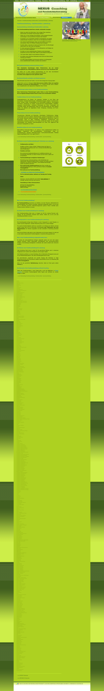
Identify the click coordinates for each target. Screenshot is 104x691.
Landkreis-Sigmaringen (21, 484)
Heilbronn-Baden (20, 393)
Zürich (18, 668)
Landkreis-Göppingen (21, 461)
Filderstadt (19, 359)
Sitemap (66, 14)
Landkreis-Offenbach (21, 475)
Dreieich (18, 344)
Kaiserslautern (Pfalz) (21, 417)
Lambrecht (19, 440)
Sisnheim (18, 619)
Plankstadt (19, 560)
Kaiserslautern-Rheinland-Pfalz (23, 419)
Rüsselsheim (19, 595)
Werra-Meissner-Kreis (21, 651)
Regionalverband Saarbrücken (23, 571)
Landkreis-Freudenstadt (21, 457)
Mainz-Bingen (19, 512)
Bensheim (19, 314)
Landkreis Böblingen (21, 451)
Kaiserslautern (20, 416)
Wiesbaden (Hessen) (21, 656)
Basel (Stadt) (19, 309)
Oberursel (19, 548)
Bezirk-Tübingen (20, 569)
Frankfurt (18, 362)
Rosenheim (19, 592)
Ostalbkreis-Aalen (20, 553)
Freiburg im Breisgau (21, 367)
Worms (18, 662)
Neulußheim (19, 537)
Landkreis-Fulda (20, 458)
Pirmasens (19, 559)
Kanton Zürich (19, 420)
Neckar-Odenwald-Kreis (21, 533)
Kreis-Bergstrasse (20, 432)
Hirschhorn (19, 401)
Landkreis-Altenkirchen (21, 445)
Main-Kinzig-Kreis (20, 507)
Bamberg (18, 306)
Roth (18, 593)
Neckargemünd (20, 532)
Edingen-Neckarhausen (21, 347)
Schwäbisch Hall (20, 610)
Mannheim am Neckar (21, 515)
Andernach (19, 287)
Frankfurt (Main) (20, 364)
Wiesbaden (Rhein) (21, 657)
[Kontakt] (74, 166)
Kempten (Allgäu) (20, 425)
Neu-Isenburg (19, 536)
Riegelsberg (19, 590)
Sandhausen (19, 602)
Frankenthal (19, 361)
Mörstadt (18, 529)
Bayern (18, 310)
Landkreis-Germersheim (22, 459)
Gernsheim (19, 376)
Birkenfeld (19, 322)
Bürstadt (18, 332)
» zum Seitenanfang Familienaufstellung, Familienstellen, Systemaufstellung (34, 136)
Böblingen (19, 326)
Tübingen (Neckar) (20, 632)
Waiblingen (19, 643)
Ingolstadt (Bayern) (20, 415)
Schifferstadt (19, 606)
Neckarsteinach (20, 534)
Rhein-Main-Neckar (21, 584)
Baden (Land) (19, 294)
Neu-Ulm (18, 542)
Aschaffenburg (20, 289)
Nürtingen (19, 545)
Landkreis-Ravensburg (21, 477)
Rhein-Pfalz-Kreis (20, 581)
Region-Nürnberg (20, 523)
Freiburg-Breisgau (20, 366)
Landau (18, 442)
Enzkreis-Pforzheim (21, 350)
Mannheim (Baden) (21, 516)
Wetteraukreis (19, 653)
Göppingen (19, 378)
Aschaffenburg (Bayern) (21, 290)
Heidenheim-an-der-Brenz (22, 391)
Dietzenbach (19, 340)
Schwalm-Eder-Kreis (21, 611)
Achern (18, 281)
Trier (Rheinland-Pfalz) (21, 628)
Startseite (19, 20)
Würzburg (19, 665)
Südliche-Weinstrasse (21, 624)
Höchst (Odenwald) (21, 405)
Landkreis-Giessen (20, 460)
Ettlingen (18, 356)
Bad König (19, 299)
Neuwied (18, 543)
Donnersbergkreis (20, 341)
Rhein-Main (19, 582)
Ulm (17, 634)
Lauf (17, 493)
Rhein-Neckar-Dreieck (21, 587)
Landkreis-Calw (20, 453)
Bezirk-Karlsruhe (20, 567)
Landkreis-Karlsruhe (21, 466)
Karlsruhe (19, 421)
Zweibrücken (19, 670)
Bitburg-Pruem (20, 323)
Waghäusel (19, 642)
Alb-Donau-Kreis (20, 283)
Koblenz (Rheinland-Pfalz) (22, 430)
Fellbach (18, 358)
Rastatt (18, 562)
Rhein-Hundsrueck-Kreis (22, 578)
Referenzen (65, 17)
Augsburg (19, 291)
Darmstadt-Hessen (20, 338)
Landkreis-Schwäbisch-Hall (22, 483)
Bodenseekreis (20, 325)
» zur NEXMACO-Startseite (23, 678)
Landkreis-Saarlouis (21, 481)
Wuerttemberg (19, 664)
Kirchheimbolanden (21, 427)
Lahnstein (19, 438)
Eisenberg (19, 349)
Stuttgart (18, 622)
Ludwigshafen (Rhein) (21, 502)
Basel (18, 307)
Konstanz (18, 431)
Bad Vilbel (19, 304)
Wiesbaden (19, 655)
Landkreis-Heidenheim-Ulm (22, 462)
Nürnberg (18, 544)
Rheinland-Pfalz (20, 580)
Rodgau (18, 591)
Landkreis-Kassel (20, 467)
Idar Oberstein (19, 410)
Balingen (18, 305)
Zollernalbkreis (20, 667)
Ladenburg (19, 436)
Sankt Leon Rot (20, 604)
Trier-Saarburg (20, 629)
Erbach (18, 352)
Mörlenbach (19, 528)
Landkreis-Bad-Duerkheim (22, 447)
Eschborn (18, 354)
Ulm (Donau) (19, 635)
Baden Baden (19, 295)
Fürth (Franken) (20, 370)
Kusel (18, 435)
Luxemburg (19, 503)
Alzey (18, 286)
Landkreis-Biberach (21, 450)
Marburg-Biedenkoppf (21, 518)
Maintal (18, 508)
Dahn (18, 336)
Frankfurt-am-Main (20, 363)
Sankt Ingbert (19, 603)
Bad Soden (19, 303)
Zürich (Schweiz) (20, 669)
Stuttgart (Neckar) (20, 623)
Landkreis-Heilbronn (21, 463)
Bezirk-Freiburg (20, 566)
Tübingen (18, 631)
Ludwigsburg (19, 500)
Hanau (18, 383)
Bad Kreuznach (20, 300)
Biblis (18, 318)
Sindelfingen (19, 617)
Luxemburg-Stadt (20, 504)
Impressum (48, 14)
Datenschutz (57, 14)
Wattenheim (19, 648)
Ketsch (18, 426)
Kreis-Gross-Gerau (20, 434)
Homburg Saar (20, 408)
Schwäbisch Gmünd (21, 609)
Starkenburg (19, 621)
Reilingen (19, 574)
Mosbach (18, 530)
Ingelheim (19, 412)
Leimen (18, 495)
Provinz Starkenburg (21, 561)
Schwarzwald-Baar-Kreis (22, 612)
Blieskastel (19, 324)
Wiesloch (18, 658)
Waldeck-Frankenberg (21, 644)
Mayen (18, 520)
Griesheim (19, 379)
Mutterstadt (19, 531)
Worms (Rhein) (20, 663)
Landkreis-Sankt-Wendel (22, 482)
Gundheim (19, 382)
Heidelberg (19, 387)
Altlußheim (19, 285)
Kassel (18, 423)
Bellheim (18, 313)
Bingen (18, 320)
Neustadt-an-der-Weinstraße (22, 540)
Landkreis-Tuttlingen (21, 487)
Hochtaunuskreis (20, 402)
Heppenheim (19, 396)
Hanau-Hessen (20, 384)
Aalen (18, 280)
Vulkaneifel (19, 640)
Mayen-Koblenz (20, 471)
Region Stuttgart (20, 573)
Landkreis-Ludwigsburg (21, 470)
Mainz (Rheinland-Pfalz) (22, 513)
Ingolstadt (19, 413)
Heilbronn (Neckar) (20, 394)
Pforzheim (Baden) (20, 556)
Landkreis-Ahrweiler (21, 444)
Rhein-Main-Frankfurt (21, 583)
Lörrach (18, 499)
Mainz (18, 511)
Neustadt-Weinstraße (21, 541)
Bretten (18, 328)
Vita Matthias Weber (31, 17)
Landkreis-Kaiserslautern (22, 465)
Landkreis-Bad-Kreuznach (22, 449)
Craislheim (19, 335)
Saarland (18, 598)
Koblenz (18, 428)
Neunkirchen (19, 538)
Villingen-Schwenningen (22, 637)
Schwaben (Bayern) (21, 608)
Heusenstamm (20, 399)
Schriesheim (19, 607)
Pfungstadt (19, 557)
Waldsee (18, 645)
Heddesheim (19, 386)
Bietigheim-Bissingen (21, 319)
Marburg (18, 517)
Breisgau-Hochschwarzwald (22, 452)
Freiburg (18, 365)
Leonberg (19, 496)
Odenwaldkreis (20, 549)
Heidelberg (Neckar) (21, 390)
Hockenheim (19, 404)
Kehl (17, 424)
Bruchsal (18, 329)
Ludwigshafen (19, 501)
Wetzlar (18, 654)
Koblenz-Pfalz (19, 429)
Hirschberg (19, 400)
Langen (18, 492)
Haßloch (18, 385)
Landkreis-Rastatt (20, 476)
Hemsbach (19, 395)
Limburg (18, 497)
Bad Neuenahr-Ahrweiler (22, 301)
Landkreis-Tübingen (21, 486)
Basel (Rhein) (19, 308)
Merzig (18, 522)
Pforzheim (19, 554)
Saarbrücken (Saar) (21, 597)
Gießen (18, 377)
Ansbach (18, 288)
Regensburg (19, 564)
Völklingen (19, 638)
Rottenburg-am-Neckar (21, 594)
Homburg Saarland (20, 409)
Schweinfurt (19, 613)
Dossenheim (19, 343)
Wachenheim (19, 641)
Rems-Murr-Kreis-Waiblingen (23, 575)
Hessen (18, 398)
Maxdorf (18, 519)
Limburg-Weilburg (20, 498)
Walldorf (18, 647)
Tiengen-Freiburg (20, 626)
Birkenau (18, 321)
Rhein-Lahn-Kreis (20, 579)
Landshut (18, 490)
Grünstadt (19, 381)
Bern (18, 315)
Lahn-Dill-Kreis (20, 437)
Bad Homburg (19, 298)
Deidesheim (19, 339)
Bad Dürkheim (19, 293)
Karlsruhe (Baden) (20, 422)
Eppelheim (19, 351)
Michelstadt (19, 526)
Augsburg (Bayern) (20, 292)
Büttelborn (19, 333)
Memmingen (19, 521)
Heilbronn (19, 392)
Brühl (18, 330)
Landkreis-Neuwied (21, 474)
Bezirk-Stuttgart (20, 568)
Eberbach (19, 345)
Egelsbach (19, 348)
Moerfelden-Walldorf (21, 527)
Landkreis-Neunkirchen (21, 473)
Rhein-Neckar (19, 586)
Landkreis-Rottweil (20, 480)
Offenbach (19, 550)
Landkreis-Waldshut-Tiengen (23, 488)
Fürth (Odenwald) (20, 371)
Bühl (17, 331)
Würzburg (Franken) (21, 666)
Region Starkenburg (21, 572)
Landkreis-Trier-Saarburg (22, 485)
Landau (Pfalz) (20, 443)
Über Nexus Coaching (21, 17)
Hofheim (18, 406)
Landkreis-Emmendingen (22, 455)
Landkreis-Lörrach (20, 469)
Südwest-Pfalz (19, 625)
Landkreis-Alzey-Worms (21, 446)
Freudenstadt (19, 368)
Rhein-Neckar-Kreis (21, 588)
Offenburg (19, 551)
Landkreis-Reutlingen (21, 478)
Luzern (18, 505)
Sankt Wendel (19, 605)
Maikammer (19, 506)
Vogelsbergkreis (20, 639)
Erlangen (18, 353)
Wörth (18, 660)
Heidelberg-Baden (20, 389)
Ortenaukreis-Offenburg (21, 552)
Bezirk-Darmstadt (20, 317)
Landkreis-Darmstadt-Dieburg (23, 454)
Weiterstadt (19, 650)
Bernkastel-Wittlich (20, 316)
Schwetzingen (19, 614)
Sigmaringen (19, 616)
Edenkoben (19, 346)
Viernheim (19, 636)
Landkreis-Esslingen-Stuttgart (23, 456)
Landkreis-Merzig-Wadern (22, 472)
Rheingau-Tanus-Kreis (21, 577)
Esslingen (19, 355)
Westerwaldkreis (20, 652)
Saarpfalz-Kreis (20, 601)
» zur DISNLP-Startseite (22, 675)
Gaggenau (19, 374)
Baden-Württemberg (21, 296)
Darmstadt (19, 337)
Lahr (17, 439)
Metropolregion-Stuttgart (22, 525)
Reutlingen (19, 576)
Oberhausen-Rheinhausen (22, 547)
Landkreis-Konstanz (21, 468)
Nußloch (18, 546)
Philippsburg (19, 558)
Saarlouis (18, 599)
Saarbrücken (19, 596)
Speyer (18, 620)
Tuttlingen (19, 633)
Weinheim (19, 649)
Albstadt (18, 284)
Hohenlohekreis (20, 407)
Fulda (18, 372)
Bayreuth (18, 311)
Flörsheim (19, 360)
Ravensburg (19, 563)
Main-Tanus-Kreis (20, 510)
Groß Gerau (19, 380)
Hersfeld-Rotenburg (21, 397)
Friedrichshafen (20, 369)
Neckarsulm (19, 535)
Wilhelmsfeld (19, 659)
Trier (17, 627)
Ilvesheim (18, 411)
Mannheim (19, 514)
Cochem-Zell (19, 334)
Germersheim (19, 375)
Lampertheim (19, 441)
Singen (18, 618)
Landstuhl (19, 491)
